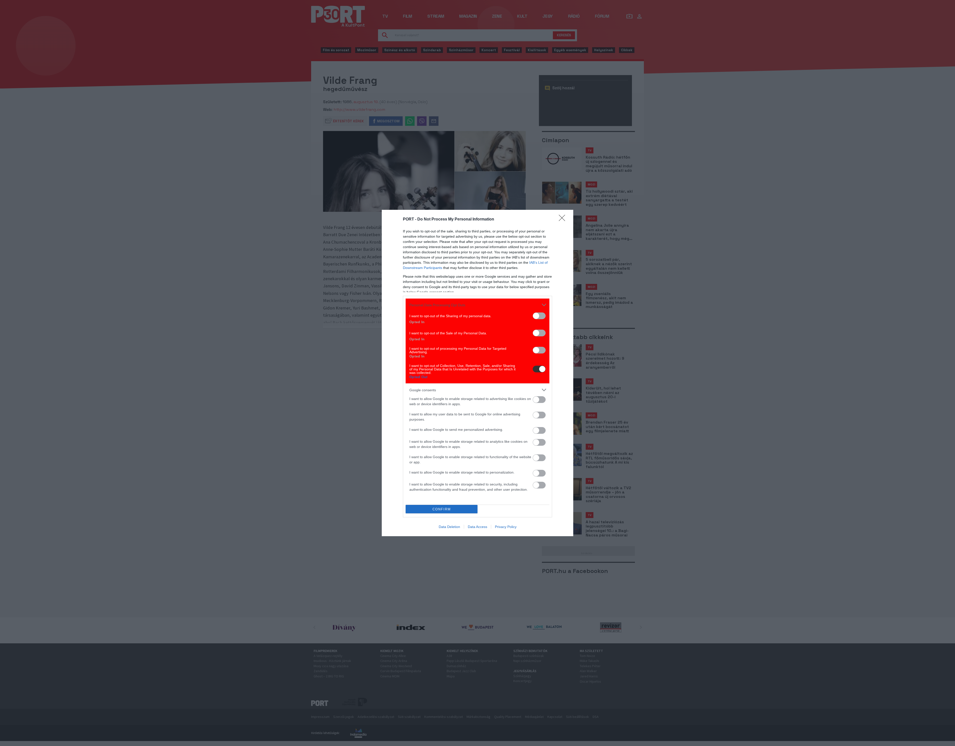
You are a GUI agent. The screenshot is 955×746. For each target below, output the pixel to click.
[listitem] (477, 304)
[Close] (563, 219)
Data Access (477, 527)
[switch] (539, 315)
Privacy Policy (506, 527)
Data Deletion (449, 527)
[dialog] (477, 373)
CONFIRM (441, 509)
